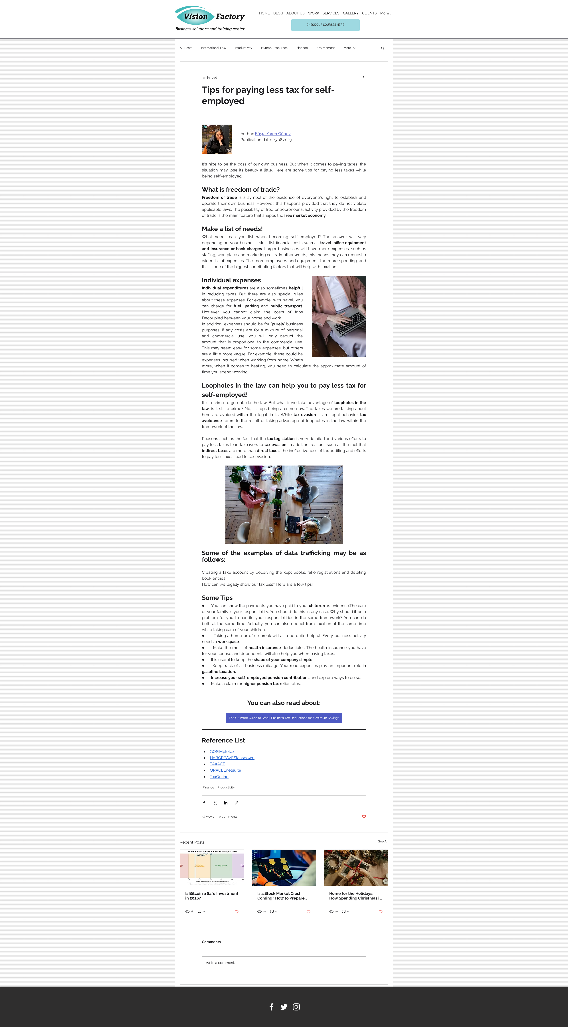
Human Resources (274, 48)
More (347, 48)
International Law (213, 48)
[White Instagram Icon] (296, 1007)
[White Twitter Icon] (284, 1007)
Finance (302, 48)
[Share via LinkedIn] (226, 803)
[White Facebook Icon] (271, 1007)
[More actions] (363, 77)
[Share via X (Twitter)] (215, 803)
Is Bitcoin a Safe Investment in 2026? (211, 895)
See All (383, 841)
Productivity (243, 48)
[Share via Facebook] (204, 803)
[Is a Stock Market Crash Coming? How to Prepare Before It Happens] (284, 868)
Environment (326, 48)
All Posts (186, 48)
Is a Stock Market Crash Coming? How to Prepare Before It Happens (281, 895)
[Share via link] (237, 803)
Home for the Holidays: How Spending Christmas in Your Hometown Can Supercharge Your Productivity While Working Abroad (355, 895)
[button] (383, 48)
